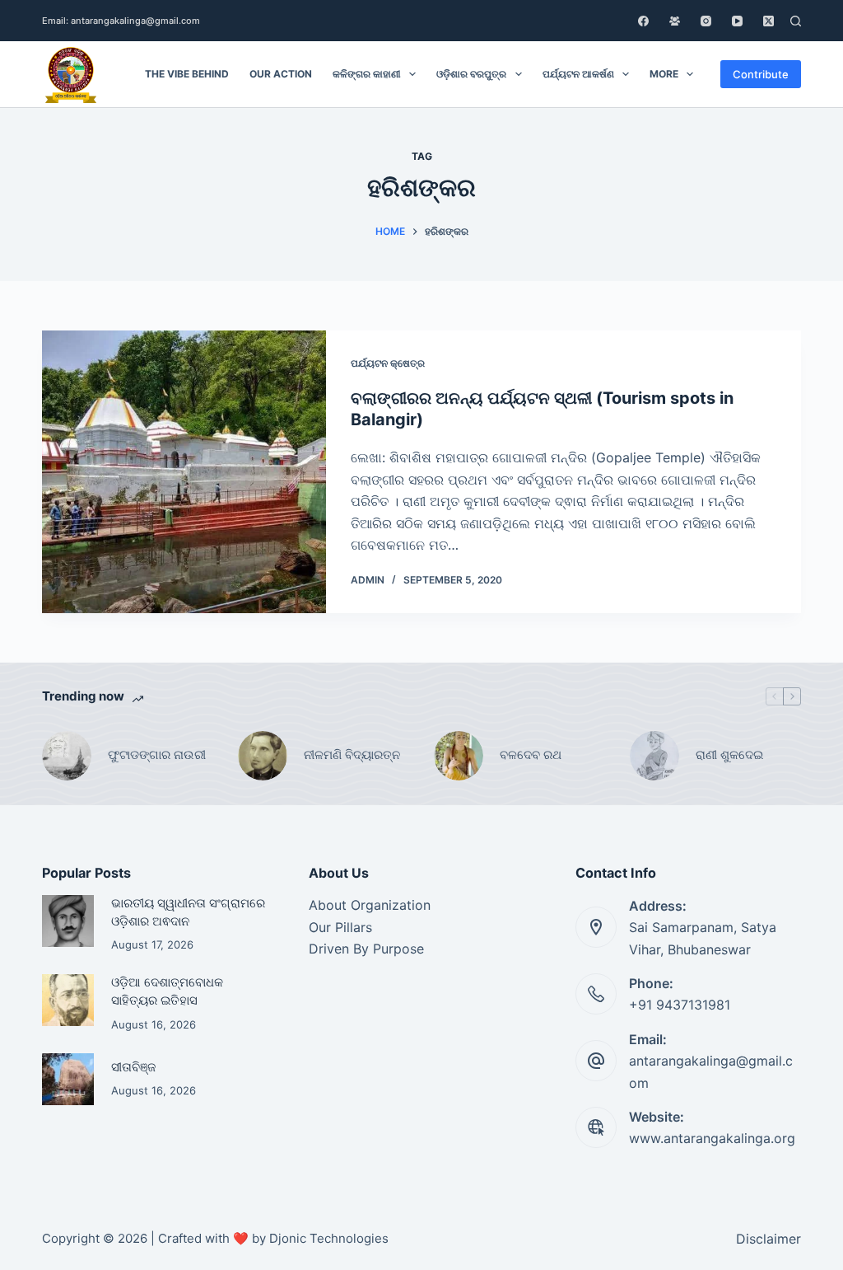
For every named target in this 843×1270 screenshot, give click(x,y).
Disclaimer (768, 1238)
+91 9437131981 (679, 1004)
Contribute (761, 74)
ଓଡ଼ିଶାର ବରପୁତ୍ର (471, 74)
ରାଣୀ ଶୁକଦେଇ (731, 754)
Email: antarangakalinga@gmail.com (121, 20)
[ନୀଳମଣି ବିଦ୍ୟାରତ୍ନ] (262, 755)
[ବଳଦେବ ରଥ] (458, 755)
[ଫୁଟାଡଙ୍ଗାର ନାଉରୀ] (66, 755)
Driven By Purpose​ (366, 948)
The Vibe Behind (187, 74)
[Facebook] (643, 21)
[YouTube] (737, 21)
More (664, 74)
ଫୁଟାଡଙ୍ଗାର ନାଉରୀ (157, 754)
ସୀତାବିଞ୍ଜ (133, 1067)
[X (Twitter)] (768, 21)
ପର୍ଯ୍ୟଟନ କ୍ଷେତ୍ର (388, 363)
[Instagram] (706, 21)
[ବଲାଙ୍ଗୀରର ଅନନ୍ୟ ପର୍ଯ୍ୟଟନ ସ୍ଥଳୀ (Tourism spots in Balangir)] (184, 472)
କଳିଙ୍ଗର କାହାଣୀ (367, 74)
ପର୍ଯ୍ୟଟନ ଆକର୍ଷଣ (578, 74)
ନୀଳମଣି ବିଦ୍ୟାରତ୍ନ (352, 754)
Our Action (280, 74)
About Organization (370, 905)
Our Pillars (340, 927)
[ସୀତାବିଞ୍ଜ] (68, 1079)
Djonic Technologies (329, 1238)
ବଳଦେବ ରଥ (530, 754)
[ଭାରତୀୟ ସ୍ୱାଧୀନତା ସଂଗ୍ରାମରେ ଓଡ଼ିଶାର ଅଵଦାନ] (68, 921)
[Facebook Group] (674, 21)
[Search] (795, 21)
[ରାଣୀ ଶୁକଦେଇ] (654, 755)
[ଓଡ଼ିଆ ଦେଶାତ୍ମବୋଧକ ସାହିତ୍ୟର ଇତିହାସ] (68, 1000)
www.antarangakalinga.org (712, 1138)
